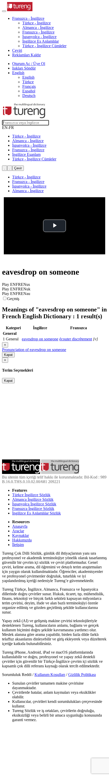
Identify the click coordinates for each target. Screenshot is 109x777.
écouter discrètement (75, 339)
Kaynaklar (20, 535)
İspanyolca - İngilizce (39, 37)
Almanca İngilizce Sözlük (32, 499)
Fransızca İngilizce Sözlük (33, 508)
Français (29, 86)
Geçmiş (13, 298)
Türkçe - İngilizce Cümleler (44, 46)
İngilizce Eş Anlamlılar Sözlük (36, 513)
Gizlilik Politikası (82, 674)
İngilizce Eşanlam (26, 154)
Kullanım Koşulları (49, 674)
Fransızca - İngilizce (38, 32)
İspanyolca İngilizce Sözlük (34, 504)
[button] (28, 18)
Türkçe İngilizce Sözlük (31, 495)
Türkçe (28, 82)
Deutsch (28, 95)
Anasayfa (19, 526)
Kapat (8, 355)
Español (28, 91)
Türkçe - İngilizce (36, 23)
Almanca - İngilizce (38, 27)
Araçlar (18, 531)
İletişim (18, 544)
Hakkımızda (22, 540)
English (28, 77)
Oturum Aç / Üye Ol (28, 63)
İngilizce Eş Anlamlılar (40, 41)
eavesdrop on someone (40, 339)
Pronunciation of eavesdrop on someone (34, 350)
